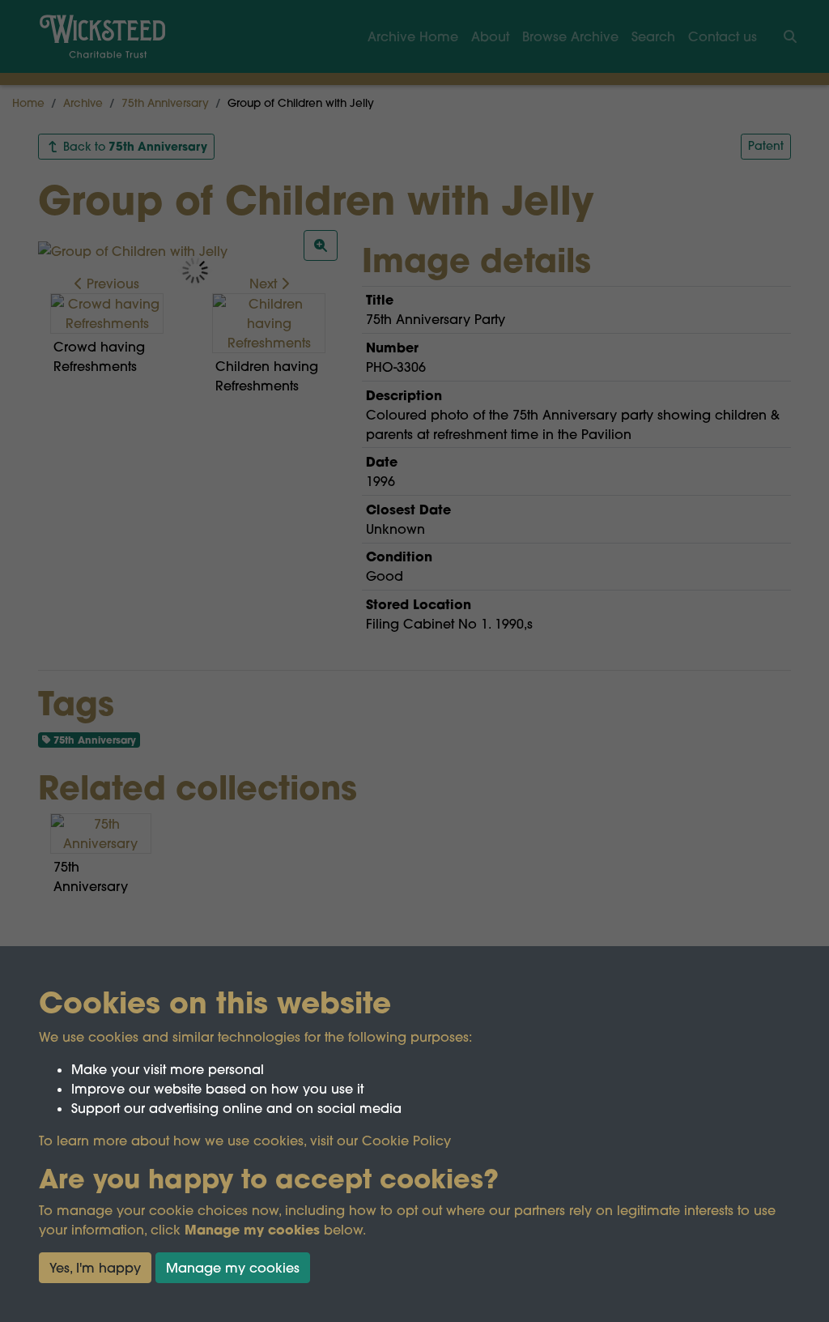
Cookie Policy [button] (406, 1140)
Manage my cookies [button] (233, 1268)
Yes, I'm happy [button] (95, 1268)
